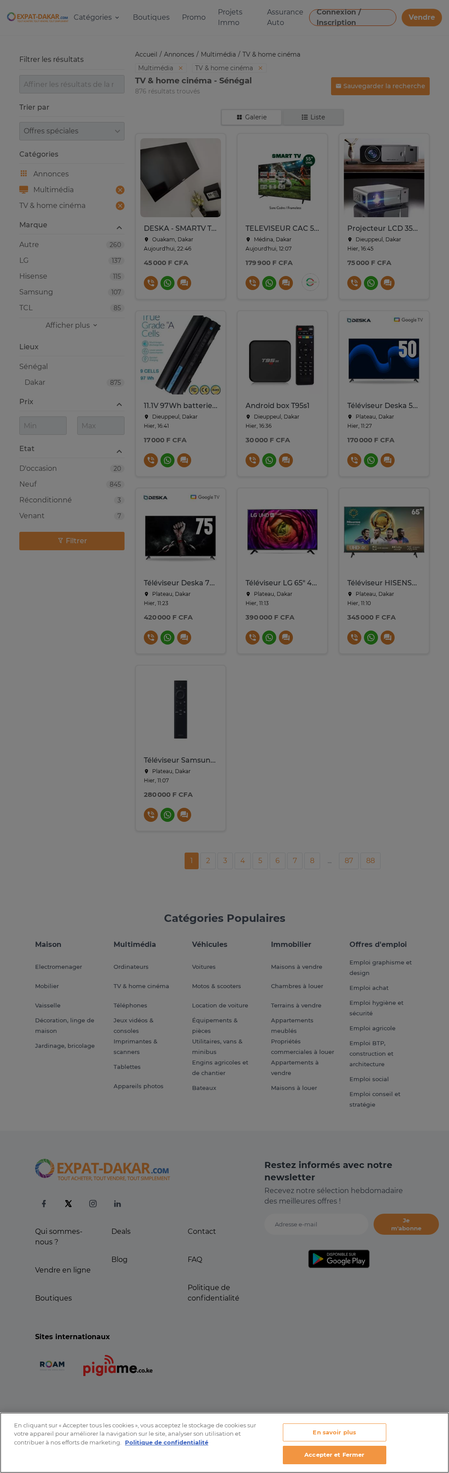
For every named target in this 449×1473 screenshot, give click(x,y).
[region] (224, 1442)
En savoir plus (334, 1432)
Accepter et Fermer (334, 1454)
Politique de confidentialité (166, 1442)
